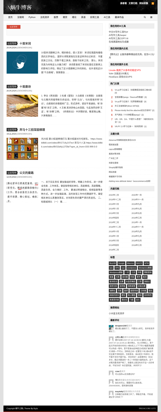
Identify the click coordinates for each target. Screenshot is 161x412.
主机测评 (44, 17)
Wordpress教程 (145, 268)
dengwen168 (24, 48)
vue (123, 268)
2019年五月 (137, 213)
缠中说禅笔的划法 (132, 337)
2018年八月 (114, 236)
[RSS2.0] (153, 3)
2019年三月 (137, 218)
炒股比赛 (141, 286)
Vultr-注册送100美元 (119, 73)
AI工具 (107, 17)
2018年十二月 (115, 227)
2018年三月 (137, 245)
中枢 (140, 272)
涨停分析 (113, 286)
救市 (138, 277)
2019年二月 (114, 222)
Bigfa (35, 408)
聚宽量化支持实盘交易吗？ (130, 380)
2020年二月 (114, 195)
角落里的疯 (114, 300)
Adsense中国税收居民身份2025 (122, 140)
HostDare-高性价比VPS (120, 77)
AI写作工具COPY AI (118, 38)
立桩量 (143, 291)
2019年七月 (137, 209)
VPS (117, 268)
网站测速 (112, 172)
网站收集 (143, 3)
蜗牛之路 (25, 7)
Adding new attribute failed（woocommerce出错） (130, 181)
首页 (10, 17)
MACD (139, 263)
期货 (65, 17)
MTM (146, 263)
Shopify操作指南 (116, 167)
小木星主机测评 (116, 313)
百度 (120, 291)
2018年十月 (114, 231)
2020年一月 (137, 195)
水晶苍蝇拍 (130, 281)
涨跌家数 (131, 286)
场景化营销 (113, 163)
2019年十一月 (138, 200)
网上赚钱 (131, 295)
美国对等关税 (114, 154)
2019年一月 (137, 222)
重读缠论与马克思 (132, 391)
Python (32, 17)
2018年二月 (114, 250)
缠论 (74, 17)
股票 (56, 17)
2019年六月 (114, 213)
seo (111, 268)
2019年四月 (114, 218)
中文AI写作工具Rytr (118, 32)
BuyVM (113, 263)
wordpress (131, 268)
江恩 (140, 281)
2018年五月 (137, 241)
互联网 (20, 17)
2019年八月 (114, 209)
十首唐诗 (25, 86)
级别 (150, 291)
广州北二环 (113, 158)
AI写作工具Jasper (117, 35)
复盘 (111, 277)
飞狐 (131, 300)
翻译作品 (119, 17)
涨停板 (122, 286)
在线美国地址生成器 (119, 41)
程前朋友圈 (113, 145)
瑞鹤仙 (112, 291)
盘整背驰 (134, 291)
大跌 (118, 277)
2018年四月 (114, 245)
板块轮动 (113, 281)
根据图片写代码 (115, 177)
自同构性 (148, 295)
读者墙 (123, 3)
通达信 (124, 300)
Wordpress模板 (116, 272)
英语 (83, 17)
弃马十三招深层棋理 (32, 129)
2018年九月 (137, 231)
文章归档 (133, 3)
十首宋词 (25, 43)
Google (121, 263)
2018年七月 (137, 236)
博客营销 (148, 272)
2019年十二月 (115, 200)
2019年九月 (137, 204)
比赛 (121, 281)
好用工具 (94, 17)
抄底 (132, 277)
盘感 (126, 291)
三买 (133, 272)
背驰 (140, 295)
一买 (127, 272)
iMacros (130, 263)
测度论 (147, 281)
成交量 (125, 277)
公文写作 (13, 27)
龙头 (138, 300)
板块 (145, 277)
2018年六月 (114, 241)
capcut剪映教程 (115, 149)
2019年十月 (114, 204)
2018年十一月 (138, 227)
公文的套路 (26, 172)
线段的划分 (114, 295)
